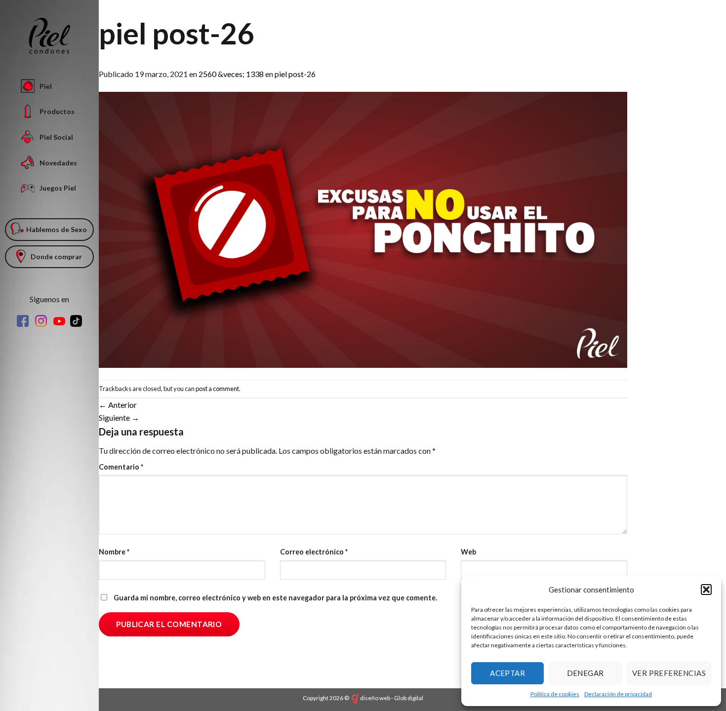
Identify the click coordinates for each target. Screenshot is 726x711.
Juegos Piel (58, 188)
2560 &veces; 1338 (231, 74)
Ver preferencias (669, 673)
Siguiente (119, 417)
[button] (706, 589)
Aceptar (507, 673)
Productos (57, 111)
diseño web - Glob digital (391, 698)
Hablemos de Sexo (56, 229)
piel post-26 (295, 74)
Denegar (585, 673)
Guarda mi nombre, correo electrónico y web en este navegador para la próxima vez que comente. (275, 597)
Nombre (114, 552)
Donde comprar (56, 256)
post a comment (217, 389)
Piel (46, 86)
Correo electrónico (314, 552)
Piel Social (56, 137)
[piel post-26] (363, 229)
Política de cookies (554, 694)
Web (468, 552)
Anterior (118, 404)
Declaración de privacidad (618, 694)
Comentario (121, 467)
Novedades (58, 162)
